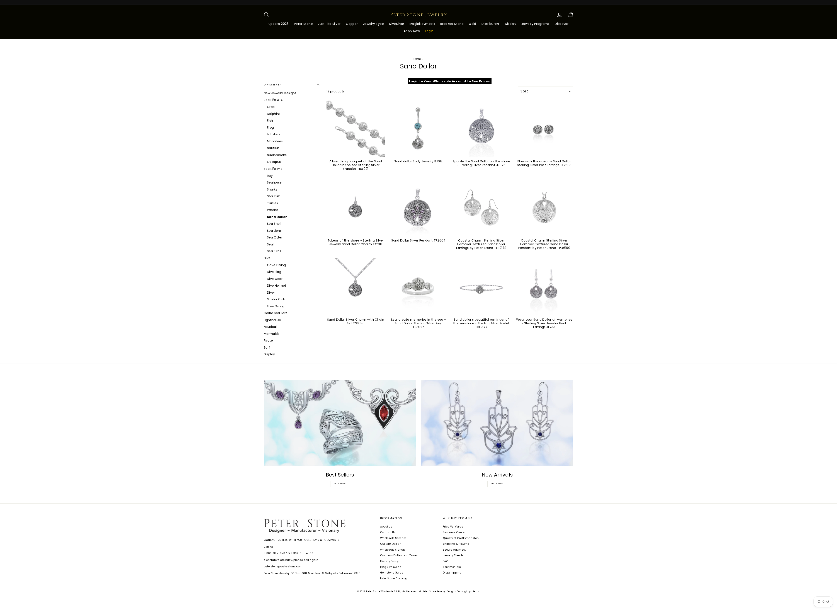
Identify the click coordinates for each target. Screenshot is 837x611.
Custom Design (391, 544)
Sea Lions (274, 230)
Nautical (270, 327)
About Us (386, 526)
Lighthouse (272, 320)
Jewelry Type (373, 24)
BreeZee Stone (452, 24)
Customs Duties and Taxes (399, 555)
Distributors (490, 24)
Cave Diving (276, 265)
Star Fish (273, 196)
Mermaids (271, 334)
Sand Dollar (277, 217)
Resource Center (454, 532)
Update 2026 (279, 24)
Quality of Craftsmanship (460, 538)
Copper (352, 24)
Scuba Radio (277, 299)
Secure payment (454, 549)
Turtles (272, 203)
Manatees (275, 141)
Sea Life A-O (274, 100)
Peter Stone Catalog (393, 578)
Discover (561, 24)
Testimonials (452, 567)
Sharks (272, 189)
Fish (270, 120)
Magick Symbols (422, 24)
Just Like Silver (329, 24)
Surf (267, 347)
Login (429, 31)
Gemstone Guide (391, 572)
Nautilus (273, 148)
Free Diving (275, 306)
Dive (267, 258)
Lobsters (273, 134)
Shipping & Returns (456, 544)
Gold (472, 24)
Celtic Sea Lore (276, 313)
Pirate (268, 340)
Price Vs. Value (453, 526)
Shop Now (340, 484)
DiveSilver (396, 24)
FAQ (445, 561)
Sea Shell (274, 223)
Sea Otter (274, 237)
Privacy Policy (389, 561)
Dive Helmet (276, 285)
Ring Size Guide (390, 567)
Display (510, 24)
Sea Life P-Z (273, 169)
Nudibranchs (277, 155)
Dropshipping (452, 572)
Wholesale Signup (392, 549)
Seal (270, 244)
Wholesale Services (393, 538)
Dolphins (274, 114)
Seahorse (274, 182)
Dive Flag (274, 272)
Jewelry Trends (453, 555)
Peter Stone (303, 24)
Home (417, 59)
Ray (270, 176)
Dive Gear (274, 279)
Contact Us (388, 532)
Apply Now (412, 31)
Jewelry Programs (535, 24)
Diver (271, 292)
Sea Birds (274, 251)
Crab (271, 107)
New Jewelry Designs (280, 93)
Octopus (274, 162)
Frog (270, 127)
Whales (273, 210)
